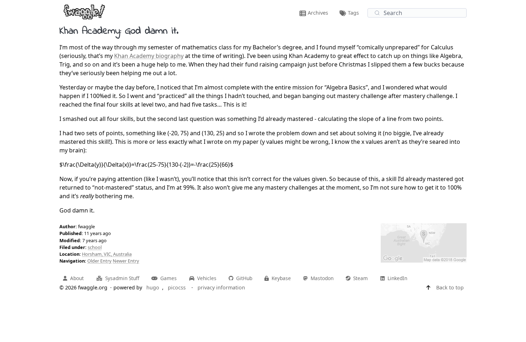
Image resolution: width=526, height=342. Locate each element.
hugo (152, 287)
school (95, 247)
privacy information (221, 287)
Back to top (450, 287)
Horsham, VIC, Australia (107, 254)
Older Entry (99, 261)
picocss (177, 287)
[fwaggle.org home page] (84, 11)
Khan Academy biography (149, 56)
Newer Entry (126, 261)
